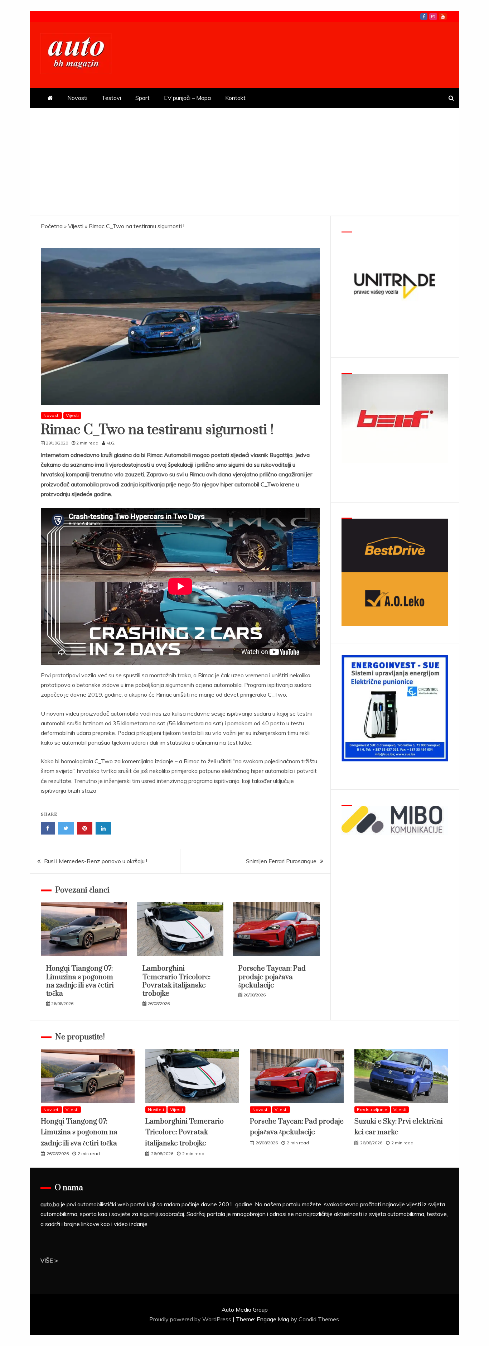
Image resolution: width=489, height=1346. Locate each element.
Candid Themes (319, 1319)
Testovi (111, 97)
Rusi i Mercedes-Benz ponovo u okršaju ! (95, 861)
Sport (142, 97)
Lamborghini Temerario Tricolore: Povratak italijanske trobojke (176, 981)
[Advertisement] (244, 162)
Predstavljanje (372, 1109)
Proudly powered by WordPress (191, 1319)
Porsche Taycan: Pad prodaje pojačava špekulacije (272, 977)
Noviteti (51, 1109)
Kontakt (235, 97)
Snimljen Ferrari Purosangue (281, 861)
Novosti (77, 97)
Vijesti (75, 226)
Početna (52, 226)
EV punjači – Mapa (187, 97)
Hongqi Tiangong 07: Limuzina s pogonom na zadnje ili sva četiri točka (80, 981)
